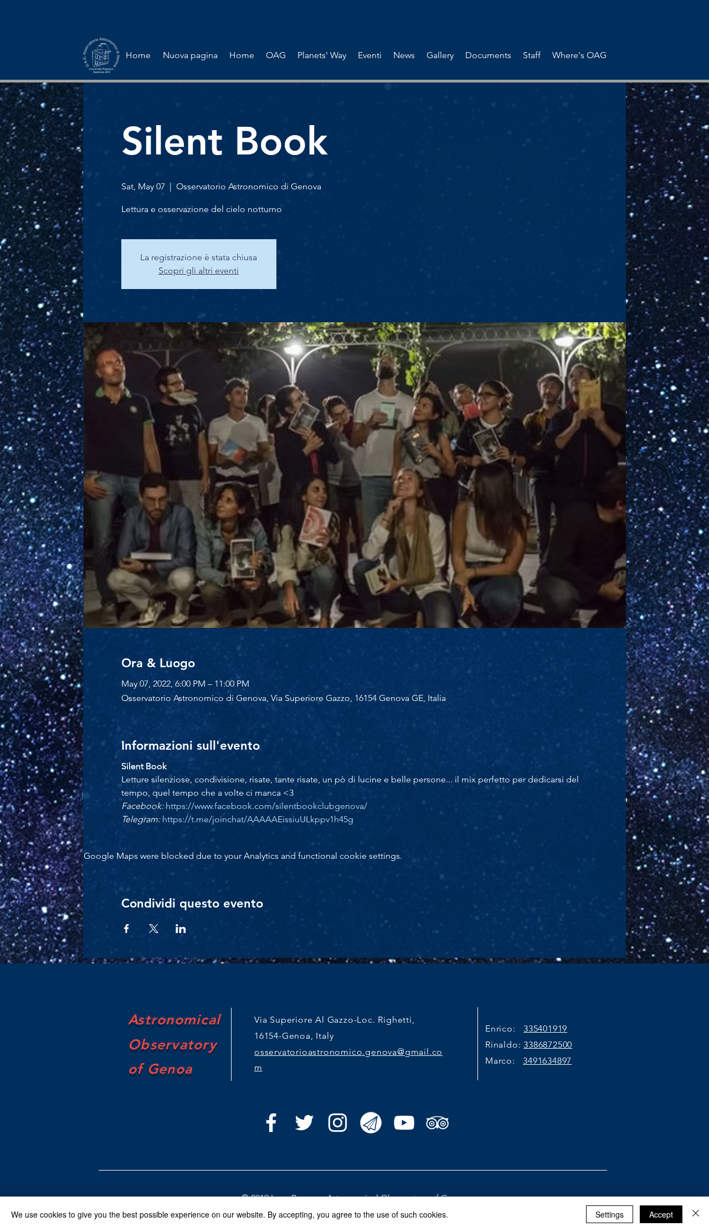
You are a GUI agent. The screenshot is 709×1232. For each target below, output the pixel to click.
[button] (369, 55)
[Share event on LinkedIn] (181, 928)
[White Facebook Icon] (271, 1122)
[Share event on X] (153, 928)
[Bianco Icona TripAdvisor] (437, 1122)
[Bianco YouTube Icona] (404, 1122)
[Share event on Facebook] (126, 928)
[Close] (695, 1214)
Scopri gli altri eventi (198, 270)
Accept (661, 1214)
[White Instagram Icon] (337, 1122)
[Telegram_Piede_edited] (370, 1122)
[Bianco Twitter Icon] (304, 1122)
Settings (609, 1214)
